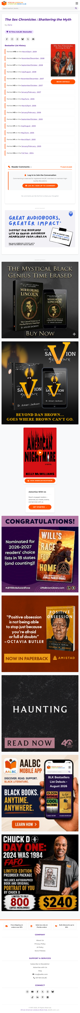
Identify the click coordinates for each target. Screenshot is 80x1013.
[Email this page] (33, 39)
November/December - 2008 (32, 58)
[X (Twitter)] (42, 992)
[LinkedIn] (37, 997)
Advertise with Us (40, 967)
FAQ (40, 971)
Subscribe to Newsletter (40, 964)
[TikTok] (32, 997)
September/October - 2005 (32, 119)
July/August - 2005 (28, 126)
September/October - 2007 (32, 85)
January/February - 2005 (31, 146)
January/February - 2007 (31, 92)
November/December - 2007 (32, 79)
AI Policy (40, 947)
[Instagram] (27, 992)
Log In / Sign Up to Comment (41, 186)
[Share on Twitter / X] (28, 39)
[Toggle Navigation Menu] (77, 3)
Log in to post (67, 167)
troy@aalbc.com (41, 974)
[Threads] (48, 992)
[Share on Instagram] (12, 39)
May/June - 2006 (27, 99)
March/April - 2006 (28, 106)
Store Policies (40, 951)
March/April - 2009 (29, 52)
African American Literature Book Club (34, 1010)
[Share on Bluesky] (23, 39)
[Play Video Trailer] (40, 452)
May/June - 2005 (27, 133)
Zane (10, 25)
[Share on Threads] (17, 39)
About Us (40, 940)
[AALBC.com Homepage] (13, 3)
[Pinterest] (42, 997)
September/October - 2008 (32, 65)
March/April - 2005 (28, 139)
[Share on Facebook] (7, 39)
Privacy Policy (40, 944)
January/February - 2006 (31, 112)
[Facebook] (37, 992)
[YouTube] (32, 992)
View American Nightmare (41, 481)
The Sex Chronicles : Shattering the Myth (38, 19)
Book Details (63, 82)
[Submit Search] (75, 8)
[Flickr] (48, 997)
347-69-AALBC (41, 978)
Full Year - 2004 (27, 153)
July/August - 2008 (28, 72)
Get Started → (40, 507)
